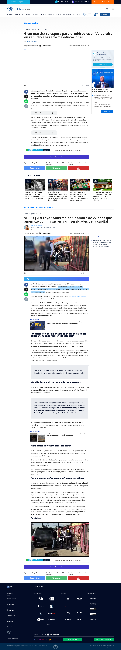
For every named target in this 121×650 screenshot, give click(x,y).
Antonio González (36, 226)
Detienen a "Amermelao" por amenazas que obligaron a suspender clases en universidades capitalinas (66, 323)
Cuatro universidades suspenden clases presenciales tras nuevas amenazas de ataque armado (67, 435)
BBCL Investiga (67, 14)
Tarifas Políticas (12, 638)
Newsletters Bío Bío (63, 2)
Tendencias (51, 14)
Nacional (17, 14)
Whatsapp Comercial (73, 639)
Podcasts (10, 14)
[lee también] (38, 325)
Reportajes (11, 627)
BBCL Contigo (77, 14)
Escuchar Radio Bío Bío (103, 2)
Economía (35, 14)
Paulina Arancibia (32, 41)
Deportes (43, 14)
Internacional (26, 14)
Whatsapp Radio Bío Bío (105, 639)
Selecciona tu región (16, 2)
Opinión (58, 14)
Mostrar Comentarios (56, 157)
